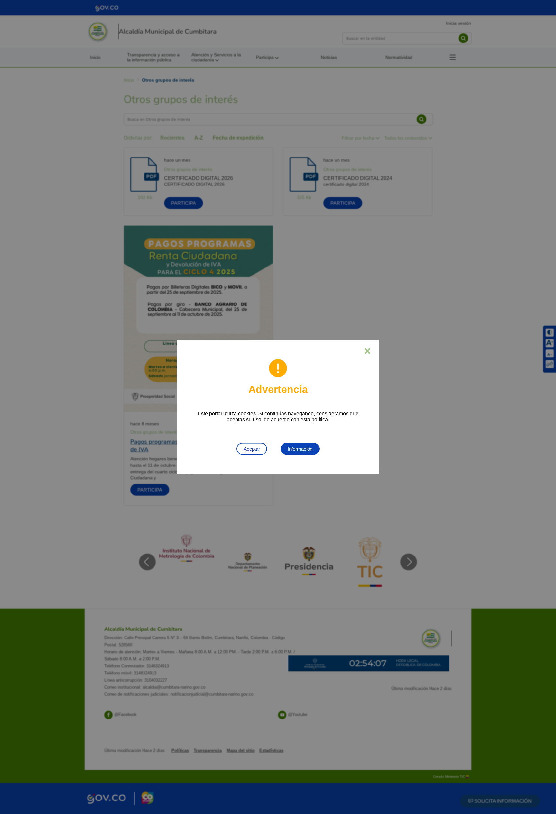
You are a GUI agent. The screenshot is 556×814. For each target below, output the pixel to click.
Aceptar (252, 449)
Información (300, 449)
